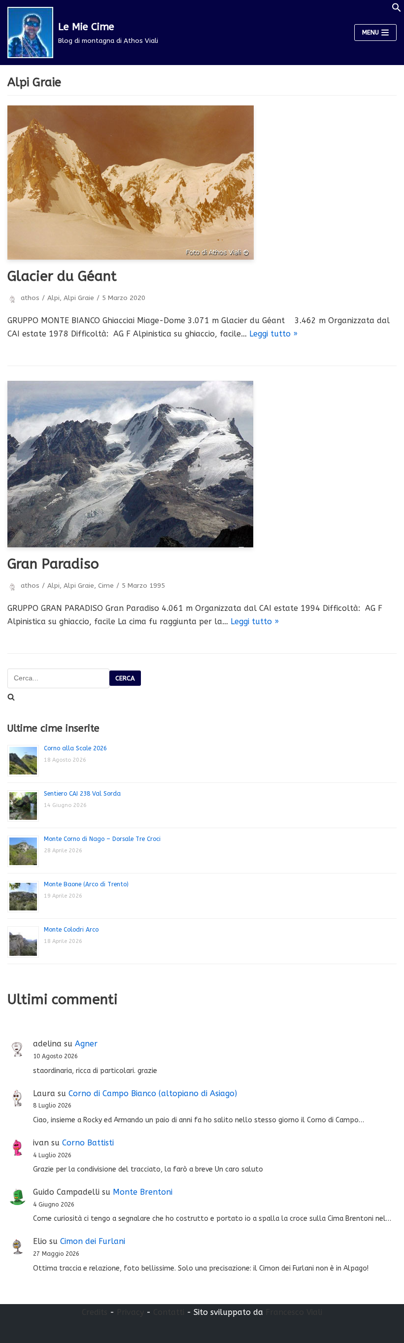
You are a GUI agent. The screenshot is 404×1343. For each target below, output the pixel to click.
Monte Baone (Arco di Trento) (86, 884)
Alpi (53, 298)
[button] (397, 9)
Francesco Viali (294, 1312)
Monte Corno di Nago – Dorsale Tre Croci (102, 839)
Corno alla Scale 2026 (75, 748)
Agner (86, 1043)
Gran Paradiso (53, 564)
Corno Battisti (88, 1142)
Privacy (130, 1312)
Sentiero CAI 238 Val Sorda (82, 793)
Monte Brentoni (142, 1192)
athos (30, 298)
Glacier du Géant (62, 276)
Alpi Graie (79, 298)
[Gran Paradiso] (202, 464)
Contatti (168, 1312)
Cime (106, 585)
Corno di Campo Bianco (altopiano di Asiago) (152, 1093)
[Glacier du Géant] (202, 182)
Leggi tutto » (273, 333)
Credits (94, 1312)
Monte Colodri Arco (71, 929)
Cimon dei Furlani (92, 1241)
